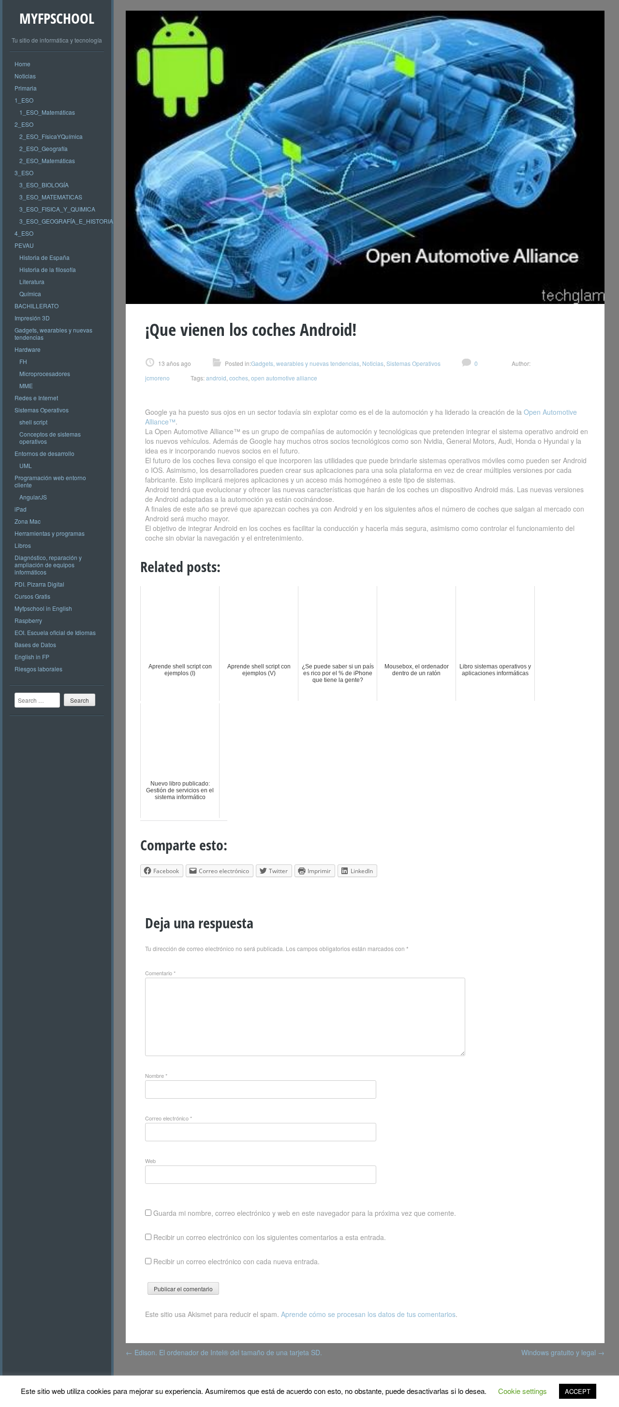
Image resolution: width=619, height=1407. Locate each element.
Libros (23, 545)
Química (30, 293)
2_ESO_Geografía (43, 148)
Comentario (160, 973)
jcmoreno (157, 378)
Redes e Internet (36, 397)
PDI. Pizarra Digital (39, 584)
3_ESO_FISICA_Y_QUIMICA (57, 209)
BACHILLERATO (37, 306)
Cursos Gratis (32, 596)
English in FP (32, 656)
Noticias (25, 76)
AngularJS (33, 497)
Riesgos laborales (38, 669)
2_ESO (24, 124)
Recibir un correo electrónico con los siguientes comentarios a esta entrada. (269, 1237)
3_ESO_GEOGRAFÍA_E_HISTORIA (66, 221)
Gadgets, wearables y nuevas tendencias (53, 333)
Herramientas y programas (50, 533)
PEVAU (24, 245)
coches (238, 378)
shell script (33, 422)
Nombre (156, 1075)
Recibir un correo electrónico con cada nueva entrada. (236, 1261)
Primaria (26, 88)
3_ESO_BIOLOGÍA (44, 185)
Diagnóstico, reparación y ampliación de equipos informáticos (48, 564)
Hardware (28, 349)
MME (26, 385)
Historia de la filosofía (47, 269)
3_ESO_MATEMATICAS (50, 197)
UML (25, 465)
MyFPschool (56, 18)
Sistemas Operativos (42, 410)
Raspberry (28, 620)
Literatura (31, 281)
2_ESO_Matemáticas (47, 160)
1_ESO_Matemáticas (47, 112)
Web (150, 1161)
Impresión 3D (32, 318)
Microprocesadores (44, 373)
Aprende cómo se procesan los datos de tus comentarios (368, 1314)
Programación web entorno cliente (50, 481)
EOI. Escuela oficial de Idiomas (55, 632)
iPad (21, 509)
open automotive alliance (284, 378)
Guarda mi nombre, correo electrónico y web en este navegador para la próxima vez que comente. (304, 1213)
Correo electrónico (168, 1118)
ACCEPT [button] (577, 1391)
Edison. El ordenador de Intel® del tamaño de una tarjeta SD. (224, 1352)
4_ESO (24, 233)
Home (22, 64)
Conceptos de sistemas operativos (50, 437)
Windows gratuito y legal (562, 1352)
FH (23, 361)
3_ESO (24, 172)
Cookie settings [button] (522, 1391)
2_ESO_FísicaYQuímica (51, 136)
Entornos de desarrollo (44, 453)
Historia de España (44, 257)
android (216, 378)
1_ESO (24, 100)
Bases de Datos (35, 644)
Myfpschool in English (43, 608)
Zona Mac (28, 521)
